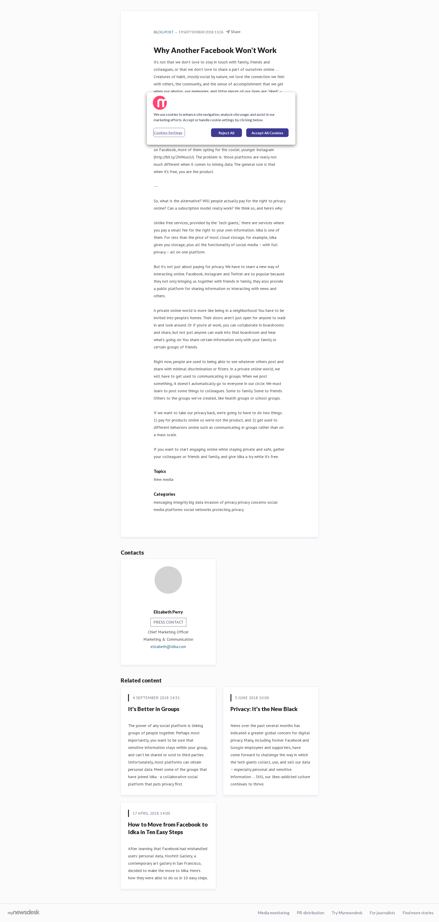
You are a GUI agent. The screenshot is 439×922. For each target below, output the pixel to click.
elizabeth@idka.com (168, 646)
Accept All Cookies (267, 133)
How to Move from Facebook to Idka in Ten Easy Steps (168, 828)
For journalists (382, 912)
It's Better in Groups (153, 709)
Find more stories (418, 912)
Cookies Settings (168, 132)
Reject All (226, 133)
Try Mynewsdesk (347, 912)
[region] (221, 118)
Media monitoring (273, 912)
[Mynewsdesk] (23, 913)
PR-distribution (310, 912)
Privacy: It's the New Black (264, 709)
